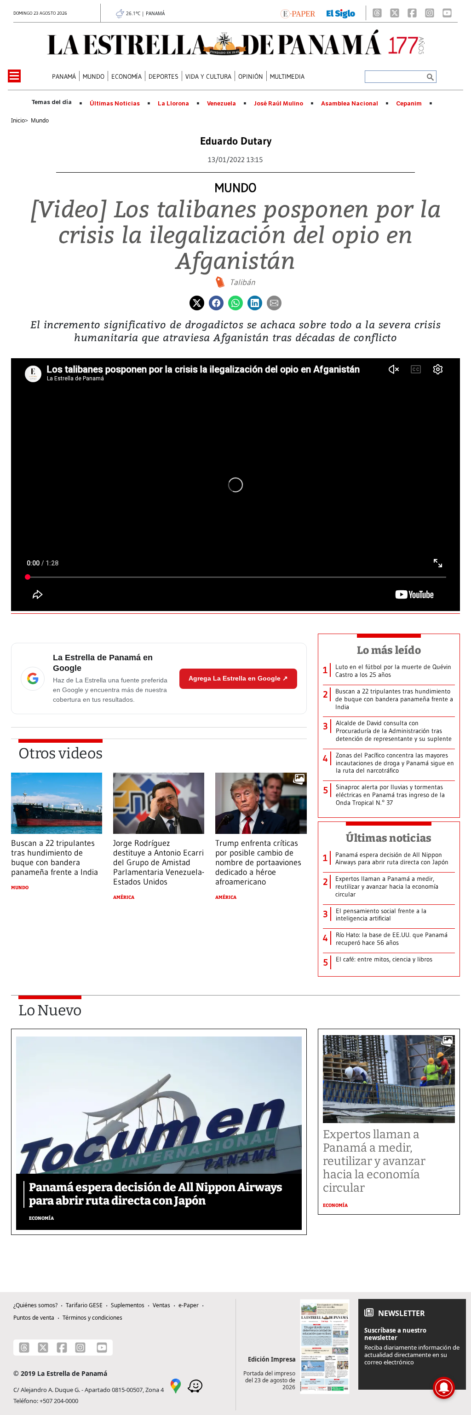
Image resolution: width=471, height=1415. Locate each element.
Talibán (242, 282)
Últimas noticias (388, 838)
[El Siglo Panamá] (341, 13)
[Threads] (377, 13)
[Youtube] (447, 13)
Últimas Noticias (115, 103)
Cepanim (409, 103)
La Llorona (173, 103)
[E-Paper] (298, 13)
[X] (394, 13)
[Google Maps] (175, 1385)
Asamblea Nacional (349, 103)
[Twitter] (197, 302)
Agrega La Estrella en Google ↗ (238, 678)
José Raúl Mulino (278, 103)
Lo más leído (389, 650)
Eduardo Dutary (235, 140)
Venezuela (221, 103)
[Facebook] (412, 13)
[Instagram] (429, 13)
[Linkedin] (254, 302)
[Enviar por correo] (274, 302)
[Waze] (195, 1385)
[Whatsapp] (235, 302)
